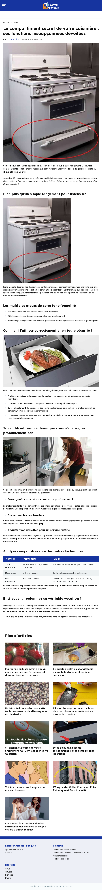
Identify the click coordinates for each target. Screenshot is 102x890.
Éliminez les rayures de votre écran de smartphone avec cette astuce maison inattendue (73, 711)
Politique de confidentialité (64, 850)
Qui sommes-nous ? (14, 850)
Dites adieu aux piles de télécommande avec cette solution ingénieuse (73, 750)
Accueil (6, 22)
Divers (15, 22)
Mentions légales (60, 856)
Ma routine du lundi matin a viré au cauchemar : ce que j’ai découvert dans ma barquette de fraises (25, 672)
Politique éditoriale (61, 859)
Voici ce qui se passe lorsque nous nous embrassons (25, 789)
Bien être (9, 875)
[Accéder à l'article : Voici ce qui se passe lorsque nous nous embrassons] (27, 772)
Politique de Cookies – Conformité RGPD (71, 853)
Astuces (8, 872)
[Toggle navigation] (4, 5)
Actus (7, 869)
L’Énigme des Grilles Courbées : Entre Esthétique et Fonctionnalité (74, 789)
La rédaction (13, 39)
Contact (8, 853)
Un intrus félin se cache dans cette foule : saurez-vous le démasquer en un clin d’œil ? (26, 711)
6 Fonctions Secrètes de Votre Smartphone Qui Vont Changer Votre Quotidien (26, 750)
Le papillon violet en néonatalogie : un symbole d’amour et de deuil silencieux (73, 672)
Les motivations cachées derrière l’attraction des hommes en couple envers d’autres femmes (25, 826)
